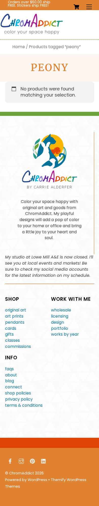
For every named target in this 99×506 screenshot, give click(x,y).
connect (13, 387)
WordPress (37, 479)
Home (18, 47)
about (11, 375)
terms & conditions (24, 405)
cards (10, 328)
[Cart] (76, 7)
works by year (65, 334)
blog (9, 381)
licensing (59, 316)
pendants (14, 322)
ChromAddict (21, 473)
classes (12, 340)
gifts (9, 334)
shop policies (18, 393)
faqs (9, 369)
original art (15, 310)
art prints (14, 316)
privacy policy (19, 399)
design (57, 322)
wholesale (61, 310)
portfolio (59, 328)
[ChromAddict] (31, 33)
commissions (18, 346)
